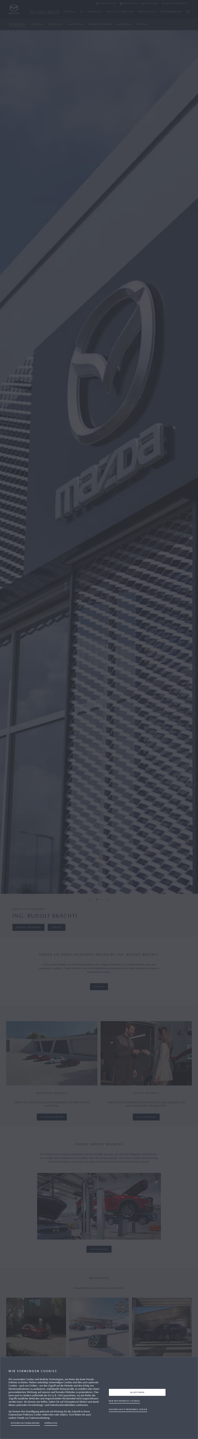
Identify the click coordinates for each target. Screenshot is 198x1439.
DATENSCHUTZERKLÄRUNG (25, 1423)
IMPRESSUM (51, 1423)
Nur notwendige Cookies (124, 1401)
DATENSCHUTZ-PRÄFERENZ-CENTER (128, 1409)
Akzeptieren (137, 1392)
